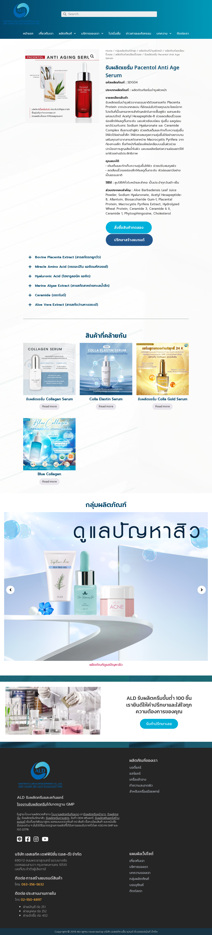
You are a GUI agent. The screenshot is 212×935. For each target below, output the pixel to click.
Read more (49, 406)
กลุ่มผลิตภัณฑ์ (139, 878)
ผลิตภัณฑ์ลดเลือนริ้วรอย (129, 54)
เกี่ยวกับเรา (46, 33)
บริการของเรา (90, 33)
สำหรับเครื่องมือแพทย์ (144, 791)
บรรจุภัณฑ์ (136, 884)
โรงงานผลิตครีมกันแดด (65, 814)
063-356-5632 (32, 884)
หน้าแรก (28, 33)
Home (109, 51)
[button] (10, 590)
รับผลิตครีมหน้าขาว (94, 814)
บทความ (162, 33)
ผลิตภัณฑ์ (65, 33)
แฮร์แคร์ (135, 773)
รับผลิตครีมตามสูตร (57, 818)
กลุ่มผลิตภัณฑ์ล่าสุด (125, 51)
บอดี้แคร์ (135, 767)
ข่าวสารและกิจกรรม (138, 33)
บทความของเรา (140, 872)
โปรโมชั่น (114, 33)
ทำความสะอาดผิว (141, 785)
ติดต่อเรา (183, 33)
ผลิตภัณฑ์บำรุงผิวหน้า (150, 51)
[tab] (106, 257)
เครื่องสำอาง (137, 779)
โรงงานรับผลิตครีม (32, 804)
